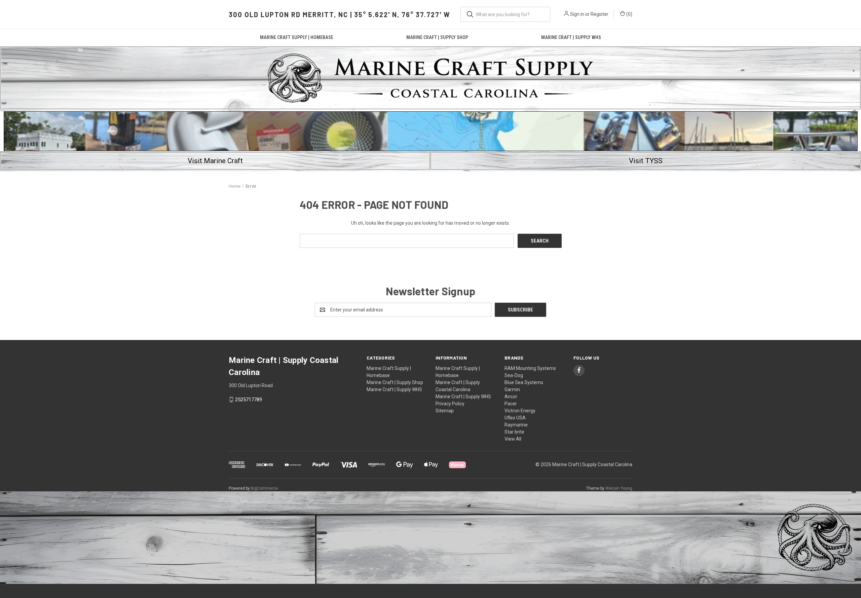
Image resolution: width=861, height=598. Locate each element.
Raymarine (516, 424)
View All (512, 439)
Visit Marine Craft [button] (215, 161)
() (628, 14)
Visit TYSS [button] (646, 161)
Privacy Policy (450, 403)
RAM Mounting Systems (530, 368)
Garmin (512, 389)
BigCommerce (264, 488)
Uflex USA (515, 417)
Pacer (510, 403)
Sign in (577, 14)
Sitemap (445, 410)
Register (599, 14)
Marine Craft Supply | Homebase (296, 37)
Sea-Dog (513, 375)
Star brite (514, 432)
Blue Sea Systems (523, 382)
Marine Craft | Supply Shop (437, 37)
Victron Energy (519, 410)
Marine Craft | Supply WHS (571, 37)
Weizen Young (618, 488)
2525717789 (248, 400)
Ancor (510, 396)
